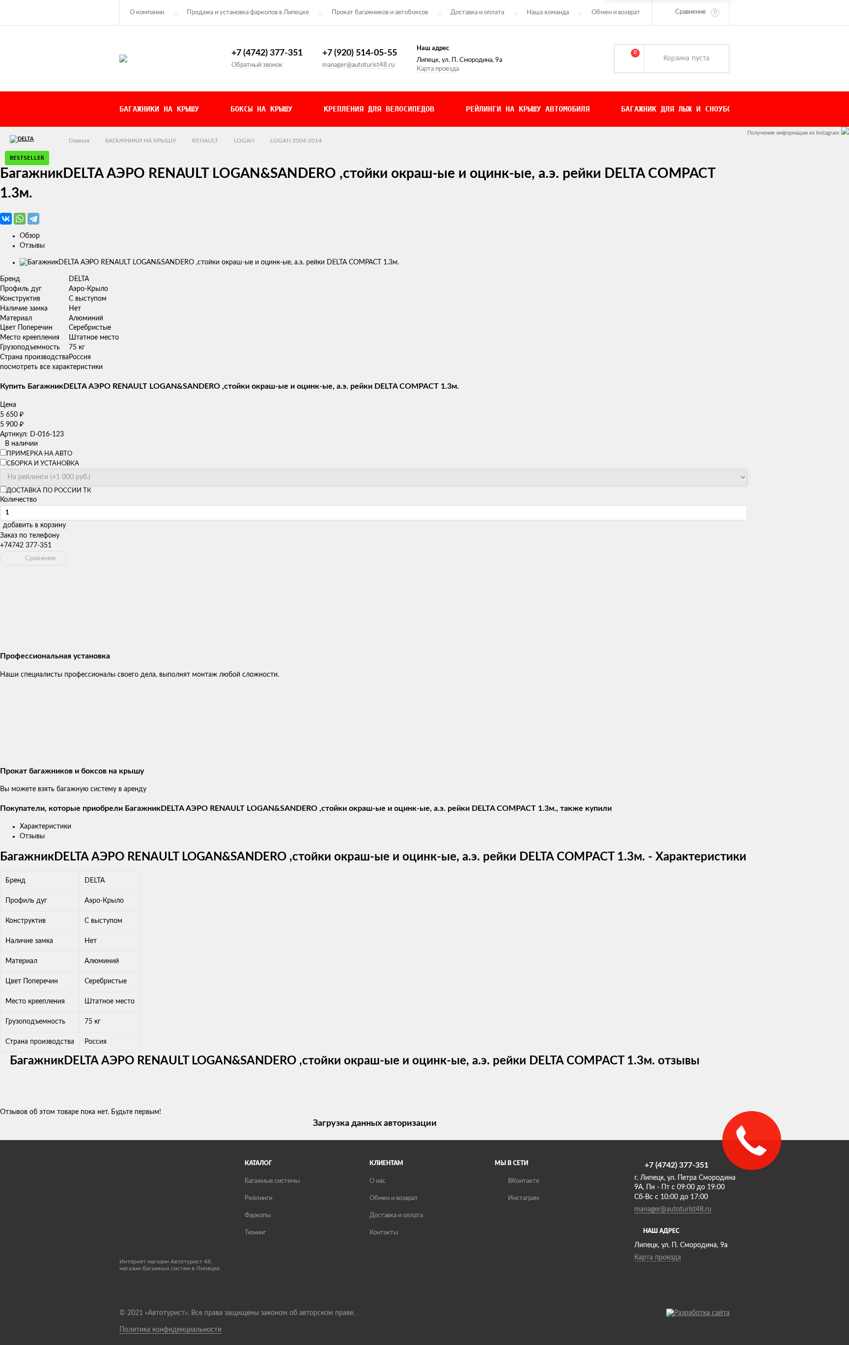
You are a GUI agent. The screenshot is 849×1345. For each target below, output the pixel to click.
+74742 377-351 (26, 545)
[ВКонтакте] (6, 219)
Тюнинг (255, 1233)
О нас (377, 1181)
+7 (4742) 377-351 (267, 53)
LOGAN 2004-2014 (296, 140)
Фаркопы (258, 1215)
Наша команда (548, 12)
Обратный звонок (257, 65)
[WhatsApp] (20, 219)
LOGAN (244, 140)
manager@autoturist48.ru (358, 65)
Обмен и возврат (616, 12)
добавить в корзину (34, 525)
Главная (79, 140)
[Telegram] (33, 219)
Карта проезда (438, 69)
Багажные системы (272, 1181)
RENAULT (205, 140)
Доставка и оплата (477, 12)
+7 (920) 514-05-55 (359, 53)
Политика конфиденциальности (170, 1329)
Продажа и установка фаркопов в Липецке (248, 12)
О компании (147, 12)
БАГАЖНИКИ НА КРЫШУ (140, 140)
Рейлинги (258, 1198)
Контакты (383, 1233)
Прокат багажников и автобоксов (380, 12)
